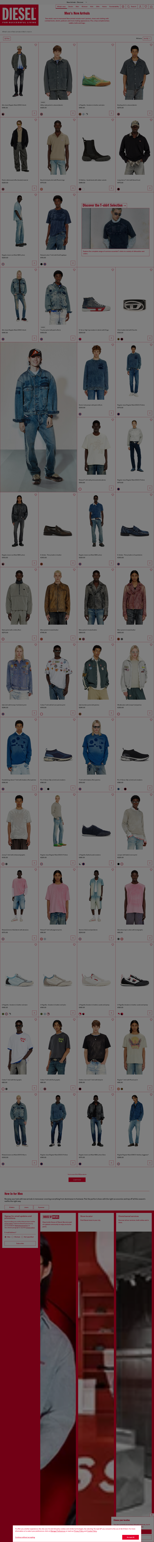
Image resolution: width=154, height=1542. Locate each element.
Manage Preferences (58, 1531)
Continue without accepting (25, 1537)
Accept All (130, 1537)
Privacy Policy (79, 1531)
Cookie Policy (92, 1531)
